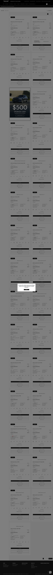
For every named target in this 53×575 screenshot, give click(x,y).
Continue (26, 289)
